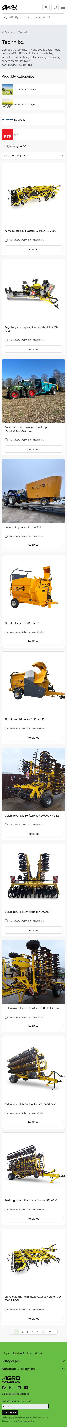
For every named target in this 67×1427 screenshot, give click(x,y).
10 (49, 1331)
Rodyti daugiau (12, 146)
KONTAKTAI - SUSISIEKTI (17, 64)
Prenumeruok (10, 1412)
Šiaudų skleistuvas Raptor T (22, 623)
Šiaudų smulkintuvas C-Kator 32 (24, 719)
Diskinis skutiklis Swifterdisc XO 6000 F (28, 911)
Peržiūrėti (33, 249)
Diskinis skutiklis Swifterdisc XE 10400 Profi (30, 1104)
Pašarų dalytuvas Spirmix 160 (23, 527)
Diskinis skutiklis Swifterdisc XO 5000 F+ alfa (32, 815)
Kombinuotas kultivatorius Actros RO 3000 (30, 230)
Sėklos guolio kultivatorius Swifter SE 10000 (31, 1200)
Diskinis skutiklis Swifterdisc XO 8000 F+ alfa (32, 1008)
